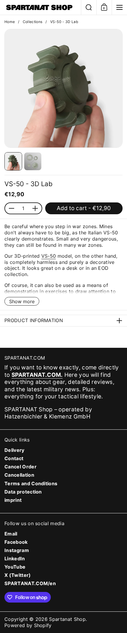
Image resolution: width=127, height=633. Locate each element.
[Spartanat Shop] (40, 7)
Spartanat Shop (67, 619)
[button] (88, 7)
